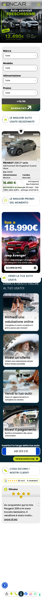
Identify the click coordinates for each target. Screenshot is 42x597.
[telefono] (16, 594)
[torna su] (6, 594)
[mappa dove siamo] (11, 594)
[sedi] (21, 594)
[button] (4, 585)
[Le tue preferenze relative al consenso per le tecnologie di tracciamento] (40, 595)
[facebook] (25, 594)
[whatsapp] (35, 594)
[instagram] (30, 594)
